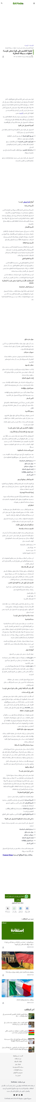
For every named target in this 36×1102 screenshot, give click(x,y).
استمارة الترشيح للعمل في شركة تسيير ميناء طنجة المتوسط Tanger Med (16, 1040)
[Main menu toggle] (34, 3)
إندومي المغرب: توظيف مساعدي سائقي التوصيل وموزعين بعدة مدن (16, 1032)
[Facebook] (22, 1095)
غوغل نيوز (18, 1064)
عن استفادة (18, 1058)
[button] (1, 3)
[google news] (19, 1095)
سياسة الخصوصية (18, 1067)
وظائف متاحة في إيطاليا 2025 (25, 1000)
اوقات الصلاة (18, 1061)
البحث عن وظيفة (18, 1056)
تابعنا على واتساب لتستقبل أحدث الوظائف (14, 898)
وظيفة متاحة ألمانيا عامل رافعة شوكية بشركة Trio (19, 972)
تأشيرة (21, 113)
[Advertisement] (18, 25)
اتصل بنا (18, 1075)
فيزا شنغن (26, 202)
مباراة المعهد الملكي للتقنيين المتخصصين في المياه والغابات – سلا (15, 1015)
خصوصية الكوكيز (18, 1072)
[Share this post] (3, 56)
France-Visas (8, 855)
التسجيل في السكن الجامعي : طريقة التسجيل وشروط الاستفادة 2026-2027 (15, 1048)
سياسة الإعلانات (18, 1070)
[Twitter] (16, 1095)
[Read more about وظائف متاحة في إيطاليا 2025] (17, 988)
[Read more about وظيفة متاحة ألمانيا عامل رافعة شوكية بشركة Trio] (17, 960)
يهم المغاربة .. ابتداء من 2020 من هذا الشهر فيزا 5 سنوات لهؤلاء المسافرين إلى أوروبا (18, 943)
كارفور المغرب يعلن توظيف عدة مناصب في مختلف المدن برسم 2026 (16, 1023)
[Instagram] (14, 1095)
